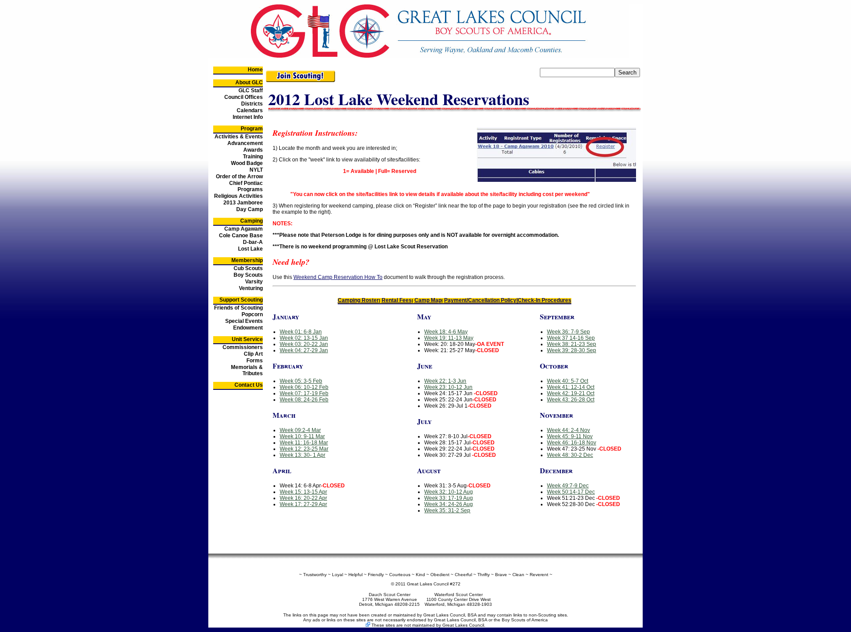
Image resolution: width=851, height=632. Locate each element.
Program (252, 129)
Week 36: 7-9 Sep (568, 332)
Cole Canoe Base (241, 235)
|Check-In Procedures (543, 300)
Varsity (254, 282)
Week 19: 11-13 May (448, 338)
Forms (254, 360)
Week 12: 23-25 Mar (304, 449)
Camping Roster (358, 300)
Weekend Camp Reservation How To (338, 277)
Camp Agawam (243, 229)
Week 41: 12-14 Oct (570, 387)
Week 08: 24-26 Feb (304, 399)
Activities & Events (239, 136)
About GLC (249, 82)
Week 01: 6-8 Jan (301, 332)
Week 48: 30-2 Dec (570, 455)
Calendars (250, 110)
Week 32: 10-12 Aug (448, 492)
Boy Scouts (248, 275)
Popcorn (252, 314)
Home (255, 70)
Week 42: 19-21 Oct (570, 393)
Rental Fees (397, 300)
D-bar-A (253, 242)
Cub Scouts (248, 268)
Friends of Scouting (238, 308)
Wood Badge (247, 163)
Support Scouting (241, 300)
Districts (252, 104)
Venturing (251, 288)
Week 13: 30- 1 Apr (302, 455)
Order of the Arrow (239, 176)
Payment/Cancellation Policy (480, 300)
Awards (253, 150)
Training (253, 156)
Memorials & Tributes (247, 370)
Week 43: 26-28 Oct (570, 399)
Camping (251, 221)
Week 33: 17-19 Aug (448, 498)
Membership (247, 260)
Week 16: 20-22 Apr (303, 498)
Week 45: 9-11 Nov (570, 436)
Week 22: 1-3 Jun (445, 381)
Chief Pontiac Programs (246, 186)
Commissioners (243, 347)
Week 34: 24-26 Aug (448, 504)
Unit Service (247, 339)
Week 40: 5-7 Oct (567, 381)
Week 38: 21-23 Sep (571, 344)
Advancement (245, 143)
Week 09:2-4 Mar (300, 430)
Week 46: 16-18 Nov (571, 443)
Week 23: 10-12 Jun (448, 387)
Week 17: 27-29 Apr (303, 504)
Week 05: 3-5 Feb (301, 381)
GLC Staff (250, 90)
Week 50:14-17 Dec (571, 492)
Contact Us (248, 385)
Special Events (244, 321)
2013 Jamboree (243, 203)
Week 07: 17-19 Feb (304, 393)
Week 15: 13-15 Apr (303, 492)
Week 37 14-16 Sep (571, 338)
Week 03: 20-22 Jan (304, 344)
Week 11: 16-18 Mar (304, 443)
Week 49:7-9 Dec (568, 486)
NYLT (256, 170)
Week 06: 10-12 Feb (304, 387)
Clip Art (253, 354)
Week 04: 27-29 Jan (304, 350)
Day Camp (249, 209)
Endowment (248, 328)
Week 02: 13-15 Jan (304, 338)
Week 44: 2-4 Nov (568, 430)
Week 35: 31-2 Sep (447, 510)
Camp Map (427, 300)
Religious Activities (238, 196)
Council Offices (243, 97)
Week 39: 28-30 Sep (571, 350)
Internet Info (248, 117)
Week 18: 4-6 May (446, 332)
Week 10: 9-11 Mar (302, 436)
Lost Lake (250, 249)
